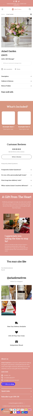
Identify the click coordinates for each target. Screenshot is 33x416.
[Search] (30, 9)
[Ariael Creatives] (16, 9)
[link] (8, 292)
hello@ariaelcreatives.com (11, 380)
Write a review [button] (16, 157)
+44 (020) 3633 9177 (9, 377)
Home (3, 14)
